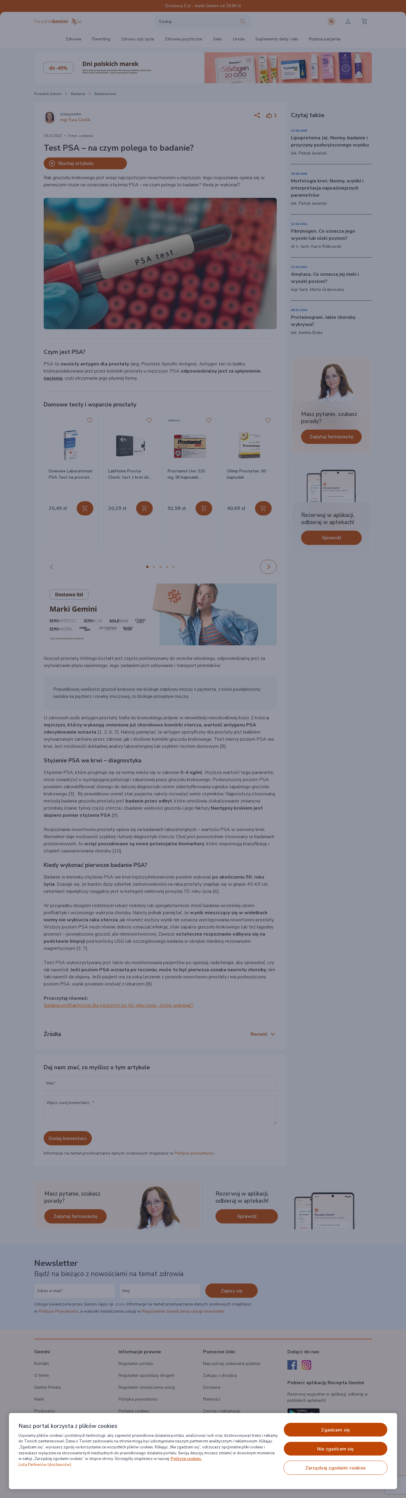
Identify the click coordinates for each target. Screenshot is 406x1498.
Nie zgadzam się (335, 1449)
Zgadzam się (335, 1430)
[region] (203, 1451)
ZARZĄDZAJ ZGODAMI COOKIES (335, 1468)
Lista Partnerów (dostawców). (45, 1464)
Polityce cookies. (186, 1458)
